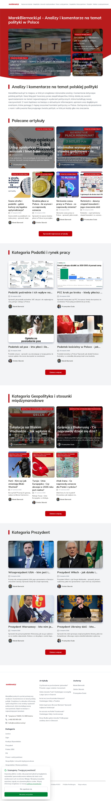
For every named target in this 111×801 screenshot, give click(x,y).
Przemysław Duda (20, 165)
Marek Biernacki (18, 306)
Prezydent (89, 4)
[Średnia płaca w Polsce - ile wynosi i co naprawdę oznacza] (43, 185)
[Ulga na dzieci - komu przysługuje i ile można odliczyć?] (39, 52)
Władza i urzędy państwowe (101, 4)
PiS (7, 753)
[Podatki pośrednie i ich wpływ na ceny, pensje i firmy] (31, 274)
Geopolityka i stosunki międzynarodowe (44, 4)
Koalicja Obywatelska (13, 741)
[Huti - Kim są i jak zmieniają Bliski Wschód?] (19, 465)
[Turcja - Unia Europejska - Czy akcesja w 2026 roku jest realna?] (43, 465)
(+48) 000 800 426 (14, 719)
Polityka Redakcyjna (69, 784)
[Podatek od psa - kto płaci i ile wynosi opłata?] (31, 328)
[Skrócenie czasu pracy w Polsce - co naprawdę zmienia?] (67, 185)
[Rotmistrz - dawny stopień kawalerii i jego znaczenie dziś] (91, 185)
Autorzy (77, 680)
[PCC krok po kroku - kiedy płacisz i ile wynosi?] (80, 274)
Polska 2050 (10, 749)
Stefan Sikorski (18, 361)
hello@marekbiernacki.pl (16, 723)
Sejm (7, 738)
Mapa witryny (82, 784)
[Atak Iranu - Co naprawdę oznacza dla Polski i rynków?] (67, 465)
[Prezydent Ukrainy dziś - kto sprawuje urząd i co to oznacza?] (80, 608)
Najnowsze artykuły (26, 4)
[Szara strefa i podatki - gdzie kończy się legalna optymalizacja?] (19, 185)
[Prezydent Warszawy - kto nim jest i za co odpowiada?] (31, 608)
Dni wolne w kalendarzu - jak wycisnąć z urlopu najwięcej (87, 40)
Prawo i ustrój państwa (62, 4)
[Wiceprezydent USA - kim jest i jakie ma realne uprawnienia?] (31, 554)
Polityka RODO (55, 784)
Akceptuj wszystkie (26, 794)
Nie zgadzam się (26, 789)
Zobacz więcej (55, 372)
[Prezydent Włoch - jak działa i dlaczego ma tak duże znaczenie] (80, 554)
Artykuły (43, 680)
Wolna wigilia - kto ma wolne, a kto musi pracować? (85, 65)
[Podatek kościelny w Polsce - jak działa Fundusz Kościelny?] (80, 328)
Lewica (8, 734)
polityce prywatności (34, 784)
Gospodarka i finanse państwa (77, 4)
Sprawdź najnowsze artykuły (55, 234)
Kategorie (10, 729)
